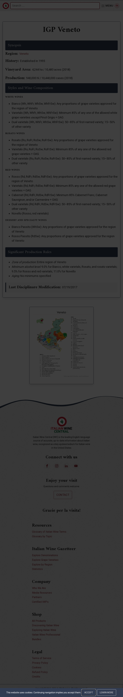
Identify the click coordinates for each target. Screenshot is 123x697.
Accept (88, 692)
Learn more (106, 692)
